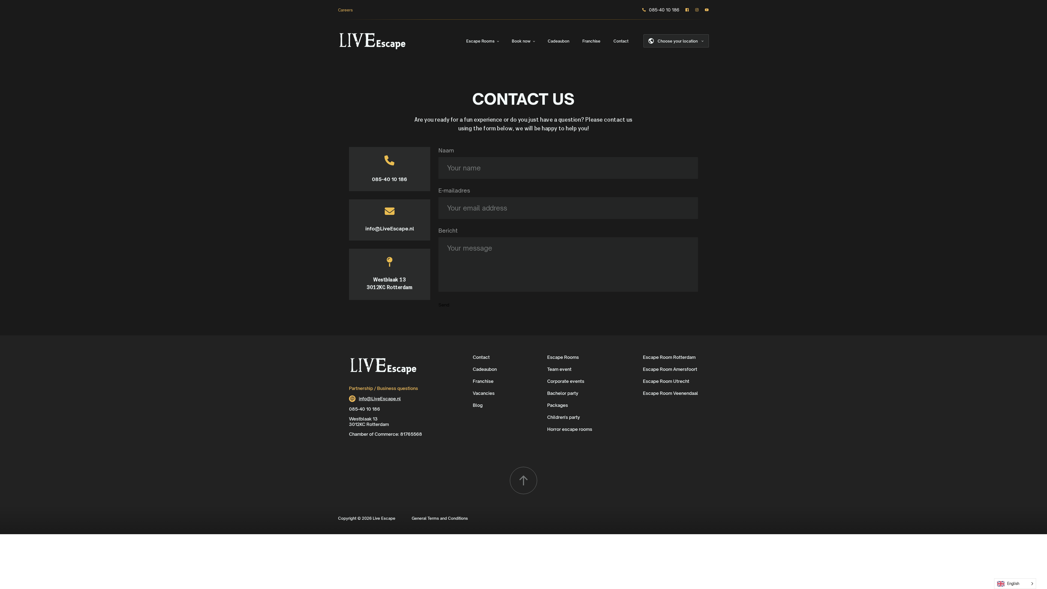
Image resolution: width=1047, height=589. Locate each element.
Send (443, 305)
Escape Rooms (480, 41)
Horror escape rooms (569, 429)
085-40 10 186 (664, 10)
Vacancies (484, 393)
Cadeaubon (558, 41)
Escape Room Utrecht (666, 381)
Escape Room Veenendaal (670, 393)
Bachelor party (562, 393)
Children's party (563, 417)
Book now (521, 41)
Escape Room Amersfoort (670, 369)
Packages (557, 405)
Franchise (591, 41)
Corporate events (565, 381)
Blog (478, 405)
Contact (620, 41)
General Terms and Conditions (440, 518)
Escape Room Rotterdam (669, 357)
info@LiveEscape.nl (389, 229)
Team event (559, 369)
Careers (345, 10)
